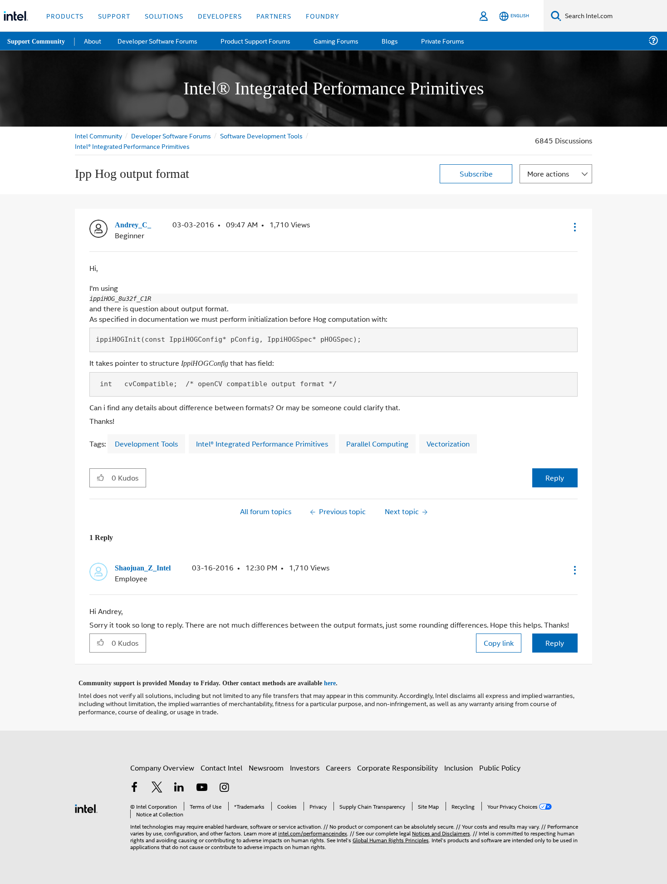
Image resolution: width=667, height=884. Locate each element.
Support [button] (114, 15)
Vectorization (448, 442)
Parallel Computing (377, 442)
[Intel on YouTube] (202, 785)
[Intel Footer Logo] (86, 804)
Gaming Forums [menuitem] (336, 40)
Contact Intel (221, 764)
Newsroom (266, 764)
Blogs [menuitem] (389, 40)
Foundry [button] (322, 15)
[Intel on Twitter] (157, 785)
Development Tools (146, 442)
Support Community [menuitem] (37, 41)
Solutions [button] (164, 15)
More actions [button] (548, 173)
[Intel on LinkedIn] (179, 785)
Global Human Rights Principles (391, 836)
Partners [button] (273, 15)
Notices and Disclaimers (441, 829)
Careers (338, 764)
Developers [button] (220, 15)
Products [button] (64, 15)
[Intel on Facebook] (134, 785)
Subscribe (476, 173)
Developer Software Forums (172, 135)
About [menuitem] (94, 40)
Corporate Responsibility (397, 764)
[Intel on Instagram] (224, 785)
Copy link (499, 640)
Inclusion (458, 764)
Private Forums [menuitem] (440, 40)
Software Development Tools (263, 135)
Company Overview (162, 764)
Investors (304, 764)
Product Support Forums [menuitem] (256, 40)
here (337, 680)
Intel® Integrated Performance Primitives (132, 146)
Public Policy (499, 764)
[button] (574, 226)
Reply (554, 476)
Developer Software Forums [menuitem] (159, 40)
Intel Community (98, 135)
